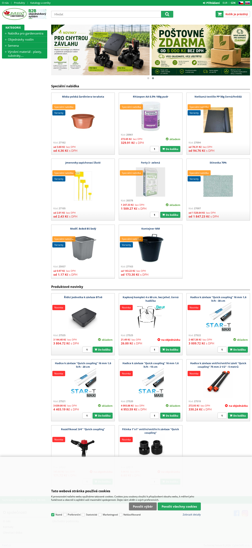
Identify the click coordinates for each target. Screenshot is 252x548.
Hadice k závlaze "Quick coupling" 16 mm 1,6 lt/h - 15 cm (150, 364)
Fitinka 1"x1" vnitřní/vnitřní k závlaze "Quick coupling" (150, 430)
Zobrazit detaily (192, 514)
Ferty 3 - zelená (150, 162)
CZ (240, 3)
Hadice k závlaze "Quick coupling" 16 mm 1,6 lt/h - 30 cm (218, 298)
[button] (148, 78)
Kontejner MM (150, 228)
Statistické (91, 514)
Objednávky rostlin (21, 39)
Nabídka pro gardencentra (25, 33)
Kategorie (13, 27)
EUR (225, 3)
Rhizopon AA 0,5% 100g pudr (150, 96)
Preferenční (74, 514)
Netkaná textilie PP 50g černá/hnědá (218, 96)
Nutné (59, 514)
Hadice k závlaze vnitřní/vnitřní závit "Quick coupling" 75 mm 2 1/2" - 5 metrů (218, 364)
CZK (233, 3)
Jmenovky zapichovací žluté (83, 162)
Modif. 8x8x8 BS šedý (83, 228)
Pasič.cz (14, 14)
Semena (13, 45)
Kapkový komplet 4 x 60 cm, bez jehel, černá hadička (151, 298)
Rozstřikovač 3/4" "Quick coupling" (83, 429)
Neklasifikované (132, 514)
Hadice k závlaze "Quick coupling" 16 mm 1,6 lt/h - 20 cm (83, 364)
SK (246, 3)
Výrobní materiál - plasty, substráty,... (25, 54)
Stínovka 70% (218, 162)
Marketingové (110, 514)
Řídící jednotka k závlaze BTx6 (83, 297)
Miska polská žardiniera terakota (83, 96)
